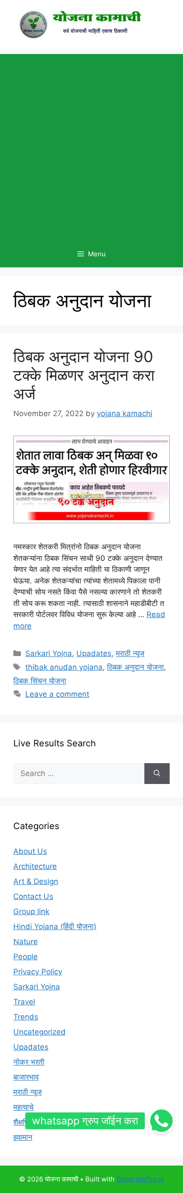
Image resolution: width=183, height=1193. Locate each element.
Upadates (93, 653)
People (25, 956)
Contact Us (33, 896)
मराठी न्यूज (130, 653)
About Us (30, 851)
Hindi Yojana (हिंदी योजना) (54, 926)
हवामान (22, 1137)
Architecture (35, 866)
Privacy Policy (37, 971)
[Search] (157, 773)
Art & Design (35, 881)
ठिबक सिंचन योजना (39, 680)
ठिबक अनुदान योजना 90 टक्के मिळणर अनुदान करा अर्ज (84, 375)
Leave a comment (57, 694)
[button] (161, 1120)
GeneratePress (140, 1179)
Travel (24, 1001)
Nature (25, 941)
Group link (31, 911)
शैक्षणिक (24, 1122)
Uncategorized (39, 1031)
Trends (25, 1016)
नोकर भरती (28, 1062)
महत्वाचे (23, 1107)
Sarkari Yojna (48, 653)
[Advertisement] (91, 145)
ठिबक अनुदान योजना (135, 667)
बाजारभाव (26, 1077)
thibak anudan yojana (64, 667)
